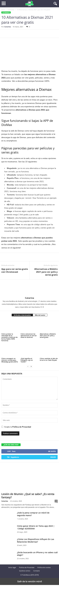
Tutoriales (11, 10)
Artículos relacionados (22, 315)
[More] (29, 33)
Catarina (7, 27)
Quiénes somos (24, 571)
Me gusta (52, 451)
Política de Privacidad (21, 427)
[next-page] (31, 366)
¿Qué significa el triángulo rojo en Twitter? (27, 360)
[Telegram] (16, 33)
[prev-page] (27, 366)
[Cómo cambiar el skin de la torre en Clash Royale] (49, 350)
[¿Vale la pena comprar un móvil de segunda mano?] (8, 516)
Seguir (53, 457)
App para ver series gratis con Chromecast (14, 270)
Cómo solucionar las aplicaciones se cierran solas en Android (29, 335)
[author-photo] (8, 295)
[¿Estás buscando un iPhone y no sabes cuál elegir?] (8, 556)
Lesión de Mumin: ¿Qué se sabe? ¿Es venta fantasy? (27, 495)
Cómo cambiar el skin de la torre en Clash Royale (49, 359)
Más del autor (40, 315)
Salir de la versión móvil (29, 581)
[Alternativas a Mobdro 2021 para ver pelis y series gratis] (49, 326)
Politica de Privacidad (26, 567)
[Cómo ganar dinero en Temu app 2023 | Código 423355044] (8, 530)
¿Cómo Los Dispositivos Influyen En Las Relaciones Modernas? (35, 540)
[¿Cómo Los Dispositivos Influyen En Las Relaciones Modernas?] (8, 543)
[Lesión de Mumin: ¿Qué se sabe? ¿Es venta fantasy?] (29, 478)
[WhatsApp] (23, 33)
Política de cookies (44, 567)
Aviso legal (12, 567)
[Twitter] (10, 33)
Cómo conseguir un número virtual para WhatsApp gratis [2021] (9, 360)
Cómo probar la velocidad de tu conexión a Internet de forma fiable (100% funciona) (9, 337)
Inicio (3, 10)
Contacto (36, 571)
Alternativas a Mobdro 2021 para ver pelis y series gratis (46, 272)
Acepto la (17, 427)
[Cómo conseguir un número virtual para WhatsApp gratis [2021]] (10, 350)
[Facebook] (4, 33)
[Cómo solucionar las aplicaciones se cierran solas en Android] (29, 326)
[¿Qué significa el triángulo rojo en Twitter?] (29, 350)
